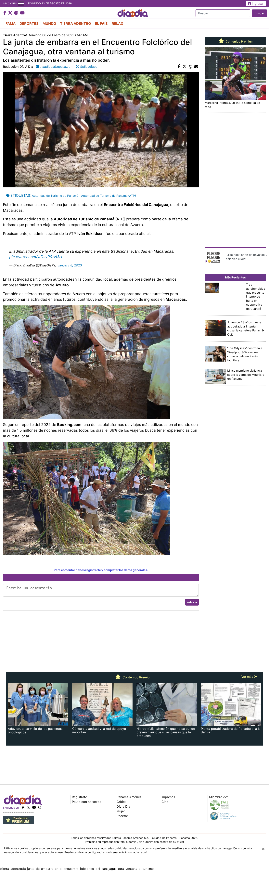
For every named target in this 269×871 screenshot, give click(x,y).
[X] (28, 807)
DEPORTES (29, 23)
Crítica (121, 802)
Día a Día (123, 806)
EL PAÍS (101, 23)
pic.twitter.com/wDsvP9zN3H (35, 256)
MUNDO (49, 23)
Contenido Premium (239, 41)
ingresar (258, 4)
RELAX (117, 23)
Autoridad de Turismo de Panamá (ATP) (108, 196)
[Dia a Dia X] (10, 13)
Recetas (122, 816)
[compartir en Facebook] (179, 67)
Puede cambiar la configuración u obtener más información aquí (105, 852)
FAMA (11, 23)
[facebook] (23, 807)
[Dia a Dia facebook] (5, 13)
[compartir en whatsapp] (190, 67)
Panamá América (129, 797)
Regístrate (79, 797)
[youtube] (34, 807)
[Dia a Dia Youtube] (22, 13)
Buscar (259, 13)
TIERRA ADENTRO (75, 23)
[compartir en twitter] (184, 67)
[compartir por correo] (196, 67)
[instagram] (39, 807)
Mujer (121, 811)
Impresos (168, 797)
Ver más (247, 677)
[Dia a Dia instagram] (16, 13)
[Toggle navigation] (21, 3)
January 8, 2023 (70, 265)
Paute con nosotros (86, 802)
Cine (164, 802)
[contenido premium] (18, 820)
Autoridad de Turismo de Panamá (55, 196)
